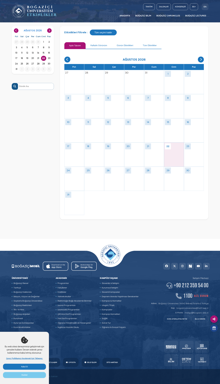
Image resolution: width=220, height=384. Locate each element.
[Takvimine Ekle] (214, 328)
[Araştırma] (187, 347)
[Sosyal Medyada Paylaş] (214, 319)
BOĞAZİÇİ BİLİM (143, 15)
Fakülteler (62, 287)
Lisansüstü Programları (69, 309)
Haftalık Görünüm (98, 45)
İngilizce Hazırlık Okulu (68, 327)
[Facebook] (166, 266)
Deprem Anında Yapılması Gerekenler (120, 296)
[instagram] (182, 266)
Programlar (63, 283)
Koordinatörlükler (22, 327)
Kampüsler (107, 309)
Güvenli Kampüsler (111, 292)
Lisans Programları (67, 305)
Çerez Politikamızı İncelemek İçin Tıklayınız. (24, 358)
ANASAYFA (125, 15)
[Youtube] (198, 266)
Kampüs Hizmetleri (111, 314)
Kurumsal (18, 318)
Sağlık (105, 318)
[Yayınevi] (202, 360)
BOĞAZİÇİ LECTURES (195, 15)
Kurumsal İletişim (110, 287)
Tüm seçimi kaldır (103, 32)
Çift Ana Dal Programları (69, 314)
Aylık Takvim (75, 45)
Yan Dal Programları (67, 318)
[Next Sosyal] (190, 266)
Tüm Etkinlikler (150, 45)
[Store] (171, 347)
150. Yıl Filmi (19, 309)
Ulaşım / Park (108, 305)
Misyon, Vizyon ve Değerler (27, 296)
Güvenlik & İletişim (110, 283)
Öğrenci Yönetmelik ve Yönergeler (74, 322)
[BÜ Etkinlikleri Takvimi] (19, 11)
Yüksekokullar (64, 296)
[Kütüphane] (202, 347)
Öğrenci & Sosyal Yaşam (114, 327)
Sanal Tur (106, 322)
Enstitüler (62, 292)
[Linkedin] (206, 266)
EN (205, 6)
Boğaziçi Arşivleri (22, 314)
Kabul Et (24, 367)
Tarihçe (17, 287)
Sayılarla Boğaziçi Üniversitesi (28, 300)
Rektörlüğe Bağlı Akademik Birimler (75, 300)
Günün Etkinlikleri (125, 45)
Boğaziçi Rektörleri (23, 305)
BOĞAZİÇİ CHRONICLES (168, 15)
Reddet (25, 375)
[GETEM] (187, 360)
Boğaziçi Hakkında (23, 292)
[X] (174, 266)
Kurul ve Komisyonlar (24, 322)
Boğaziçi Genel (21, 283)
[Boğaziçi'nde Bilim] (171, 360)
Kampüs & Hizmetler (112, 300)
